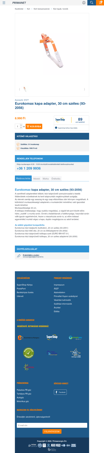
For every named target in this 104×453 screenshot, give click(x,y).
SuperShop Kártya (24, 284)
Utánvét (20, 296)
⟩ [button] (84, 89)
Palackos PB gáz (24, 389)
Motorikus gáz (23, 401)
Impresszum (59, 284)
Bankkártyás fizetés (25, 292)
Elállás (56, 311)
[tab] (23, 178)
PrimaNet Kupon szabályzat (66, 296)
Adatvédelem (59, 292)
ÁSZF (56, 288)
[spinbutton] (17, 126)
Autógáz (20, 397)
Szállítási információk (63, 303)
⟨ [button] (19, 89)
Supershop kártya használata (67, 128)
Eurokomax (23, 189)
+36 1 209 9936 (29, 168)
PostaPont (21, 288)
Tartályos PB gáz (24, 393)
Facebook (62, 392)
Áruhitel (57, 307)
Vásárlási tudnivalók (62, 300)
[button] (21, 125)
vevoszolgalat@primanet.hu (33, 257)
